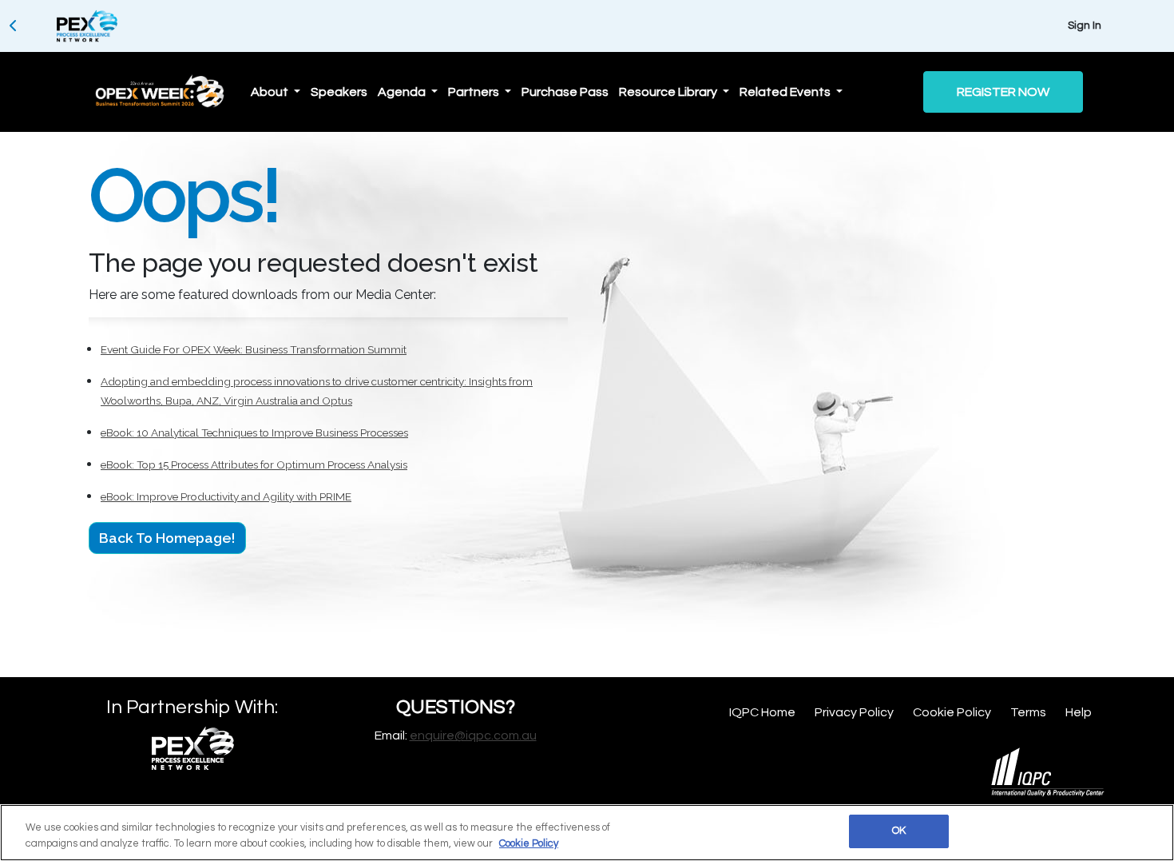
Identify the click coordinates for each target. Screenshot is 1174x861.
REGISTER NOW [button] (1003, 92)
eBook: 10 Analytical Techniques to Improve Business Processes (254, 432)
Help (1078, 712)
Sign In (1084, 25)
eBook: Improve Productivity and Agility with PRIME (226, 496)
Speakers (339, 92)
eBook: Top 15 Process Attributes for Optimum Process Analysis (254, 464)
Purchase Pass (565, 92)
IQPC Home (762, 712)
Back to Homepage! (167, 537)
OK (899, 830)
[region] (587, 832)
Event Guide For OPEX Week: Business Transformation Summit (254, 349)
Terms (1028, 712)
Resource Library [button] (669, 92)
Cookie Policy (952, 712)
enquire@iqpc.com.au (473, 735)
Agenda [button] (403, 92)
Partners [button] (475, 92)
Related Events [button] (786, 92)
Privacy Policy (854, 712)
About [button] (271, 92)
